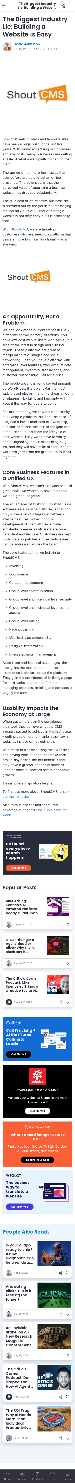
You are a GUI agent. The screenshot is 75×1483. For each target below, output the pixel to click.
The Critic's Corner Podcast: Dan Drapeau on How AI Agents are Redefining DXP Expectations (19, 1384)
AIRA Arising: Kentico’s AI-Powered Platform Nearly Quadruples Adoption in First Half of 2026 (22, 911)
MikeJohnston (27, 44)
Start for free (19, 1206)
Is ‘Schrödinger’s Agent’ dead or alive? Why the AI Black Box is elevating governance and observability (20, 951)
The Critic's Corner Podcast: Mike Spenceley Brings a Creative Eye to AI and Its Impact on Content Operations (22, 990)
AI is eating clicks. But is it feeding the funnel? (18, 1293)
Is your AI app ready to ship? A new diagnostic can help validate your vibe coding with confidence (20, 1260)
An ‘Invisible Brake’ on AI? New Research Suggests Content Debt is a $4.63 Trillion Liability (19, 1340)
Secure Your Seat (37, 1159)
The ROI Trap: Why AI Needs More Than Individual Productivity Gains (18, 1421)
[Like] (71, 6)
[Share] (63, 6)
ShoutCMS (19, 229)
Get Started (18, 867)
